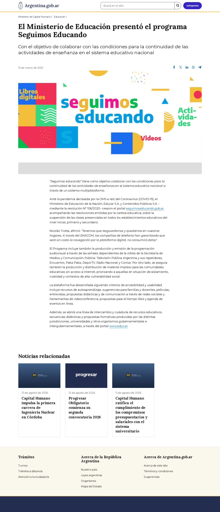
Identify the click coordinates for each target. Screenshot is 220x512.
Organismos (88, 480)
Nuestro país (89, 469)
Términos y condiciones (158, 471)
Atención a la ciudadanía (33, 476)
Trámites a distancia (30, 471)
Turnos (22, 465)
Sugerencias (151, 476)
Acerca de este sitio (156, 465)
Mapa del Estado (91, 486)
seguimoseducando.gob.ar (144, 208)
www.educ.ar (118, 326)
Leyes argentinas (91, 475)
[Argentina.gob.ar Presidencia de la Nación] (39, 6)
